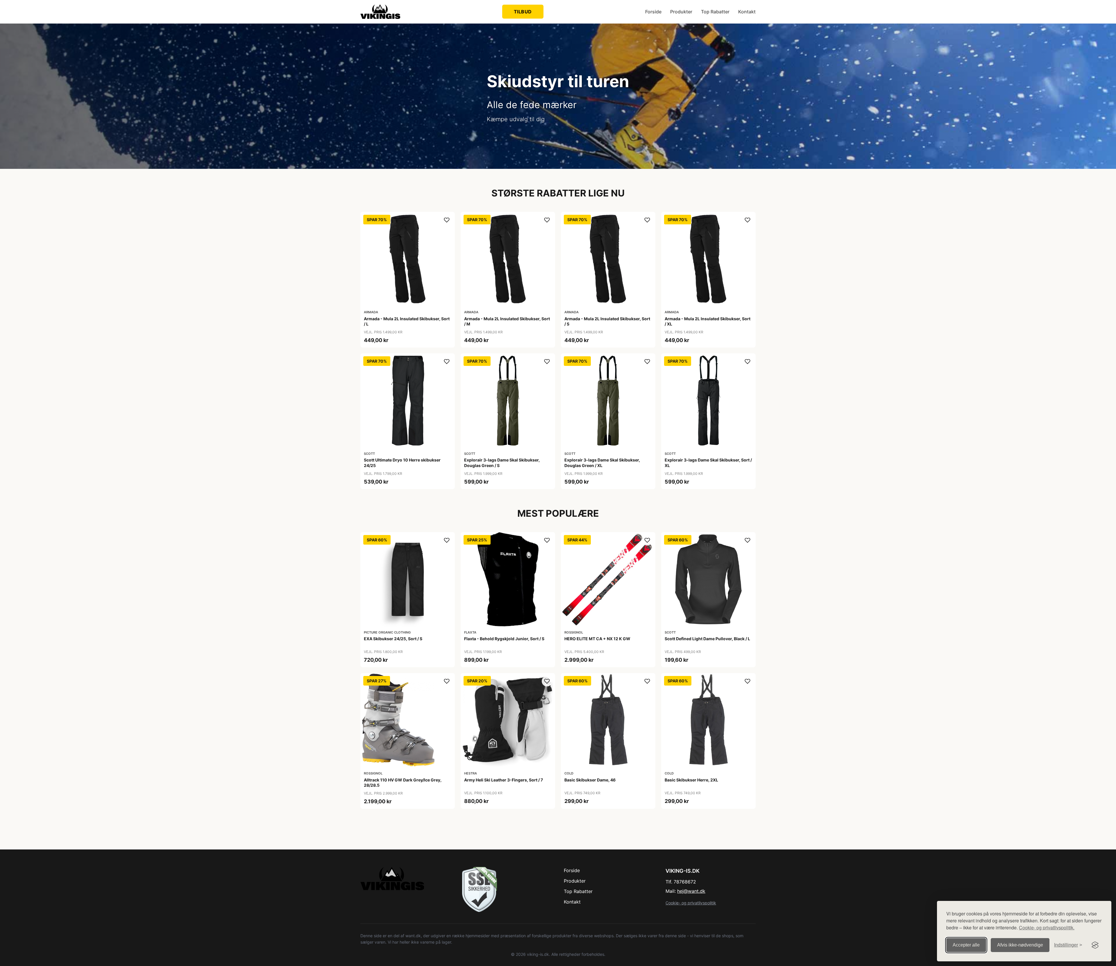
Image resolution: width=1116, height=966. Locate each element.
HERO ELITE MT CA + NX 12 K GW (597, 638)
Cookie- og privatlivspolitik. (1046, 927)
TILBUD (523, 12)
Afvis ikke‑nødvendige (1020, 944)
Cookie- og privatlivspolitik (691, 902)
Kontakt (747, 12)
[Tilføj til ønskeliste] (446, 220)
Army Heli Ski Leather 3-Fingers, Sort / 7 (503, 779)
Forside (653, 12)
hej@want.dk (691, 891)
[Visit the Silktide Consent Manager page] (1095, 945)
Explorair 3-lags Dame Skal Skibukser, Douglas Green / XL (602, 462)
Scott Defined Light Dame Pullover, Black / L (707, 638)
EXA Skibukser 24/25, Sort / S (393, 638)
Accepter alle (966, 944)
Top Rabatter (715, 12)
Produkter (681, 12)
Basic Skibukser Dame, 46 (590, 779)
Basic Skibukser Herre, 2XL (691, 779)
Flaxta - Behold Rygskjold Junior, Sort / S (504, 638)
